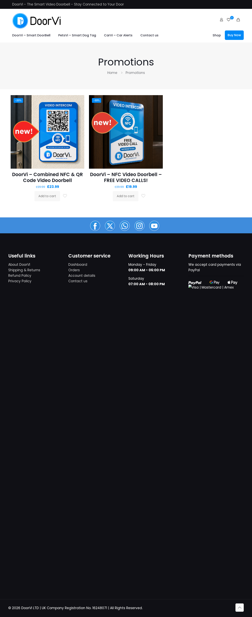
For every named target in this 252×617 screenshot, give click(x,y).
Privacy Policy (20, 281)
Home (112, 72)
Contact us (77, 281)
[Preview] (78, 126)
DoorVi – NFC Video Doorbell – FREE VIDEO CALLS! (126, 177)
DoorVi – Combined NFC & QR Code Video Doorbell (47, 177)
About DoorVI (19, 264)
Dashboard (77, 264)
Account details (81, 275)
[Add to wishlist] (78, 117)
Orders (74, 270)
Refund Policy (19, 275)
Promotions (135, 72)
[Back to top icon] (239, 607)
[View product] (78, 109)
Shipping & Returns (24, 270)
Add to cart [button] (47, 196)
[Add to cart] (78, 100)
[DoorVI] (36, 19)
